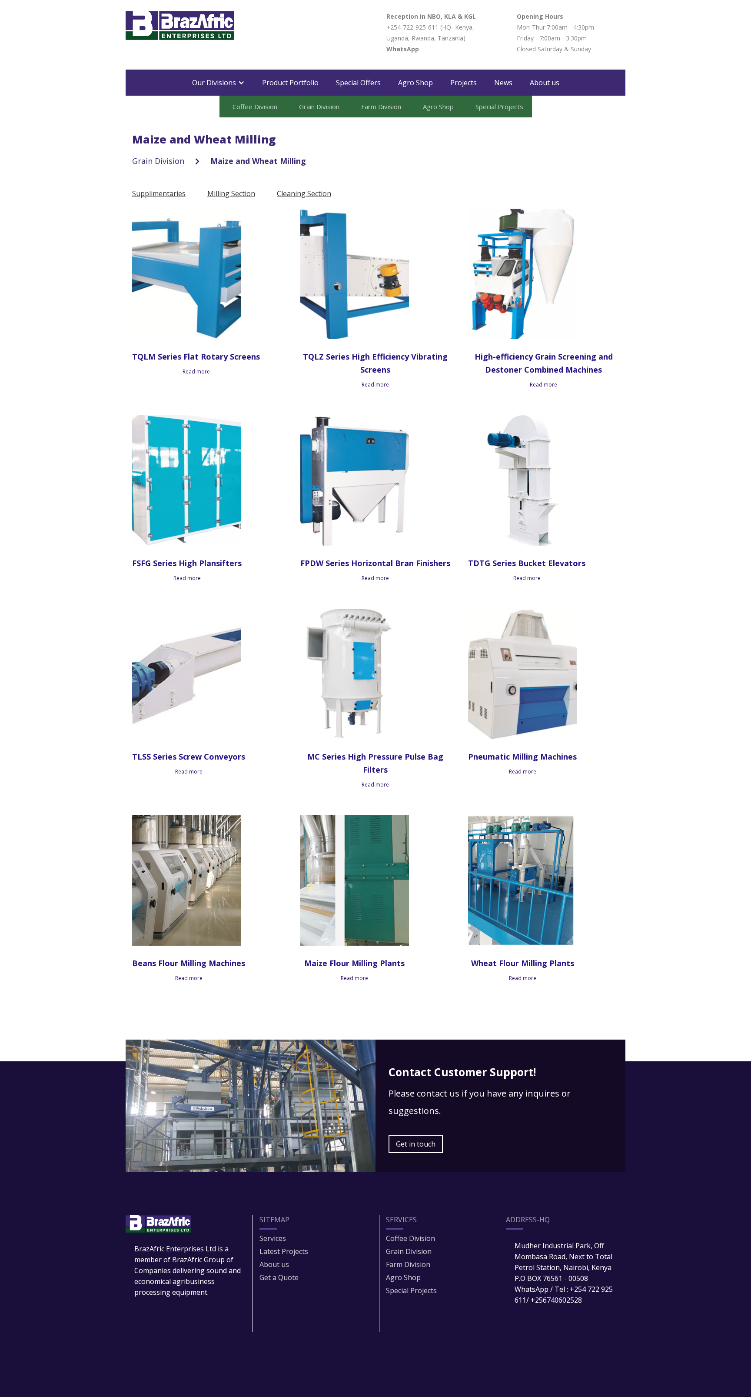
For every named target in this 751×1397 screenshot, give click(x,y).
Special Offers (358, 82)
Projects (463, 82)
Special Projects (411, 1290)
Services (272, 1238)
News (503, 82)
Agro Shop (415, 82)
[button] (218, 83)
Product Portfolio (290, 82)
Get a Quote (279, 1277)
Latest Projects (283, 1251)
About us (544, 82)
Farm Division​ (408, 1264)
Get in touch (415, 1144)
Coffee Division (410, 1238)
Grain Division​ (409, 1251)
